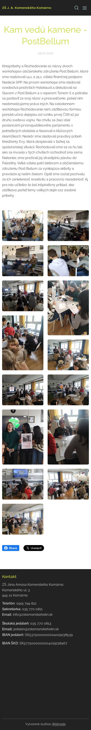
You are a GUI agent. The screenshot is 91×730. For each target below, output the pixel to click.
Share (13, 548)
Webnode (59, 724)
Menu (84, 8)
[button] (76, 8)
